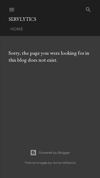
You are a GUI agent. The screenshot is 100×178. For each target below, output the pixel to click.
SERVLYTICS (22, 19)
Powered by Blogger (54, 153)
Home (16, 29)
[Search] (88, 8)
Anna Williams (64, 163)
